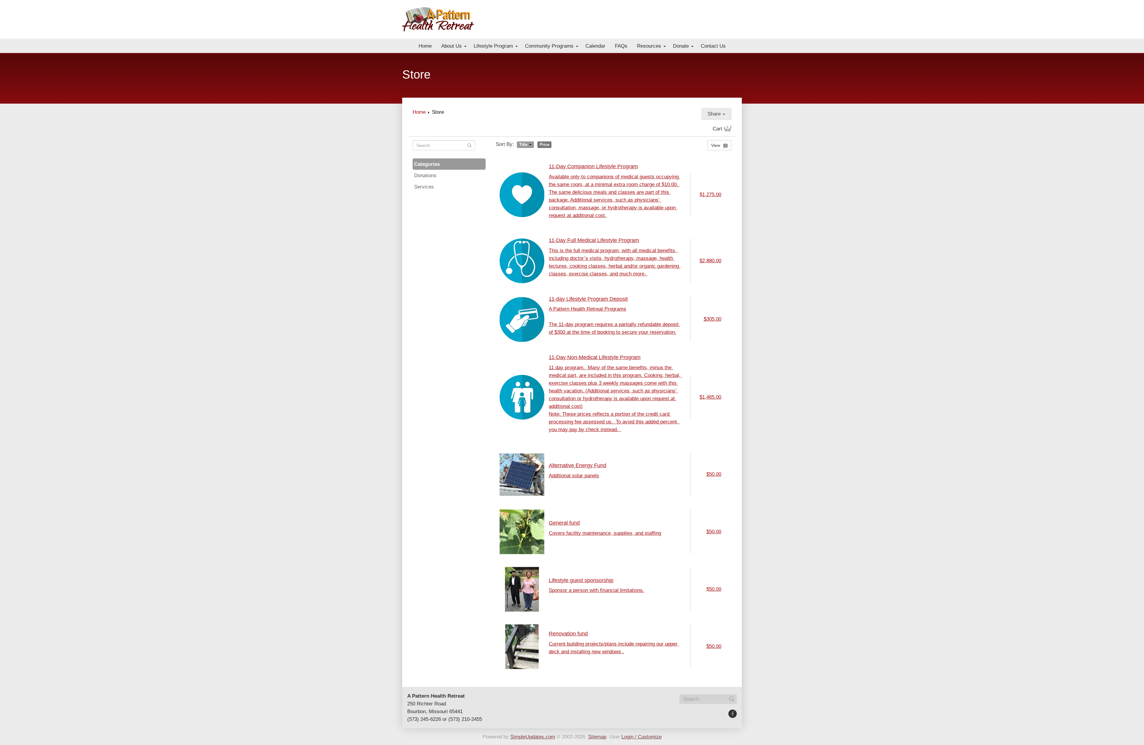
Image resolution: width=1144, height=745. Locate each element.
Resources (649, 46)
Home (425, 46)
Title (523, 144)
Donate (681, 46)
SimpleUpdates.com (532, 737)
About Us (451, 46)
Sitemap (597, 737)
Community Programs (549, 46)
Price (544, 144)
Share (715, 114)
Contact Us (713, 46)
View (716, 145)
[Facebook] (732, 714)
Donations (425, 175)
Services (424, 187)
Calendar (595, 46)
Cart (720, 129)
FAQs (621, 46)
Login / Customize (641, 737)
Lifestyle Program (493, 46)
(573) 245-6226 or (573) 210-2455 (444, 719)
